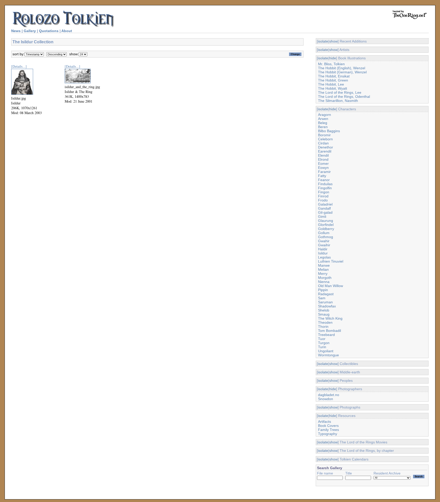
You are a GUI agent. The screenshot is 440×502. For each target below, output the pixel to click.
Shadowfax (327, 306)
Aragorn (324, 115)
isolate (323, 41)
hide (332, 58)
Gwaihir (324, 245)
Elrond (323, 159)
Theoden (325, 322)
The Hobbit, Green (333, 80)
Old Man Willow (330, 286)
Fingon (323, 192)
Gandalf (324, 208)
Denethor (325, 147)
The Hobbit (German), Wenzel (342, 72)
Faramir (324, 172)
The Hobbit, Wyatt (332, 88)
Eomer (323, 163)
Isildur (323, 253)
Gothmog (325, 237)
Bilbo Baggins (329, 131)
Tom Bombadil (329, 331)
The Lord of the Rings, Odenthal (344, 96)
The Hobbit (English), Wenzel (341, 68)
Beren (323, 127)
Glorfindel (326, 225)
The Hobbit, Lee (331, 84)
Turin (322, 347)
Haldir (322, 249)
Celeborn (325, 139)
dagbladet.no (328, 395)
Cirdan (323, 143)
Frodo (323, 200)
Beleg (322, 123)
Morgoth (325, 278)
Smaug (323, 314)
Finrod (323, 196)
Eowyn (323, 168)
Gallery (30, 31)
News (16, 31)
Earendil (324, 151)
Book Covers (328, 426)
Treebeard (326, 335)
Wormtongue (328, 355)
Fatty (322, 176)
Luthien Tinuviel (330, 261)
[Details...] (19, 66)
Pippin (323, 290)
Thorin (323, 326)
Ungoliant (325, 351)
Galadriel (325, 204)
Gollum (323, 233)
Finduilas (325, 184)
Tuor (321, 339)
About (66, 31)
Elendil (323, 155)
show (333, 41)
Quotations (49, 31)
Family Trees (328, 430)
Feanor (324, 180)
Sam (321, 298)
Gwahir (323, 241)
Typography (327, 434)
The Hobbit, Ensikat (334, 76)
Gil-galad (325, 212)
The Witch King (330, 318)
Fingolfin (325, 188)
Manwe (324, 265)
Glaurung (325, 221)
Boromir (324, 135)
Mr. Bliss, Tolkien (331, 64)
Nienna (323, 282)
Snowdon (325, 399)
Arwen (323, 119)
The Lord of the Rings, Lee (339, 92)
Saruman (325, 302)
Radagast (326, 294)
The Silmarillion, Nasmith (338, 101)
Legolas (324, 257)
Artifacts (324, 421)
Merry (322, 274)
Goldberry (326, 229)
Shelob (323, 310)
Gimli (322, 216)
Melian (323, 269)
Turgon (323, 343)
